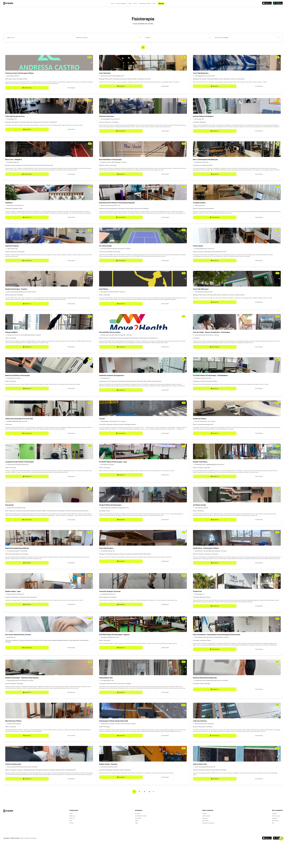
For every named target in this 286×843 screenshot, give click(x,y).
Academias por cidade (144, 3)
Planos (135, 3)
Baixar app (161, 3)
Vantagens (204, 818)
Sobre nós (71, 818)
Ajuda (154, 3)
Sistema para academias (208, 823)
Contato (71, 823)
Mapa (130, 3)
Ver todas (137, 813)
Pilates (136, 820)
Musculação (138, 818)
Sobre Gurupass (206, 816)
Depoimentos (205, 820)
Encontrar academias (121, 3)
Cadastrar (204, 813)
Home (112, 3)
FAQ (273, 823)
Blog (70, 820)
